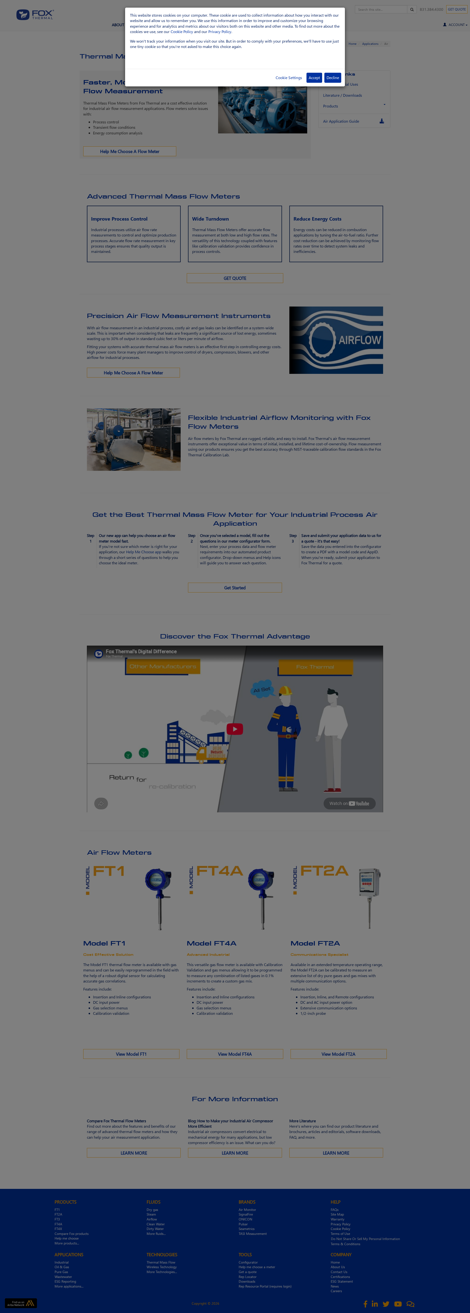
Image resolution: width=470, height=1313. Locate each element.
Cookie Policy (182, 31)
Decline (333, 77)
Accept (314, 77)
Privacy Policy (219, 31)
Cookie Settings (289, 77)
